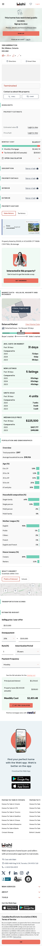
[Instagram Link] (21, 873)
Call (13, 96)
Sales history (9, 213)
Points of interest (11, 579)
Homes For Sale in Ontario (11, 804)
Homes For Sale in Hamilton (11, 816)
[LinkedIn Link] (15, 873)
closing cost (31, 675)
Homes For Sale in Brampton (11, 824)
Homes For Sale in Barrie (10, 828)
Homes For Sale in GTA (10, 808)
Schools (24, 579)
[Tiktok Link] (27, 873)
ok (21, 942)
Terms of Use (17, 937)
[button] (17, 127)
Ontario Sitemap (7, 832)
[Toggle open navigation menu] (3, 4)
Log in (38, 4)
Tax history (21, 213)
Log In (28, 39)
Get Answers (21, 280)
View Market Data (32, 324)
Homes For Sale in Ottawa (11, 820)
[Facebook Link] (9, 873)
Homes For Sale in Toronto (11, 812)
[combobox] (3, 638)
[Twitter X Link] (3, 873)
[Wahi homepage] (21, 4)
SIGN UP (21, 33)
